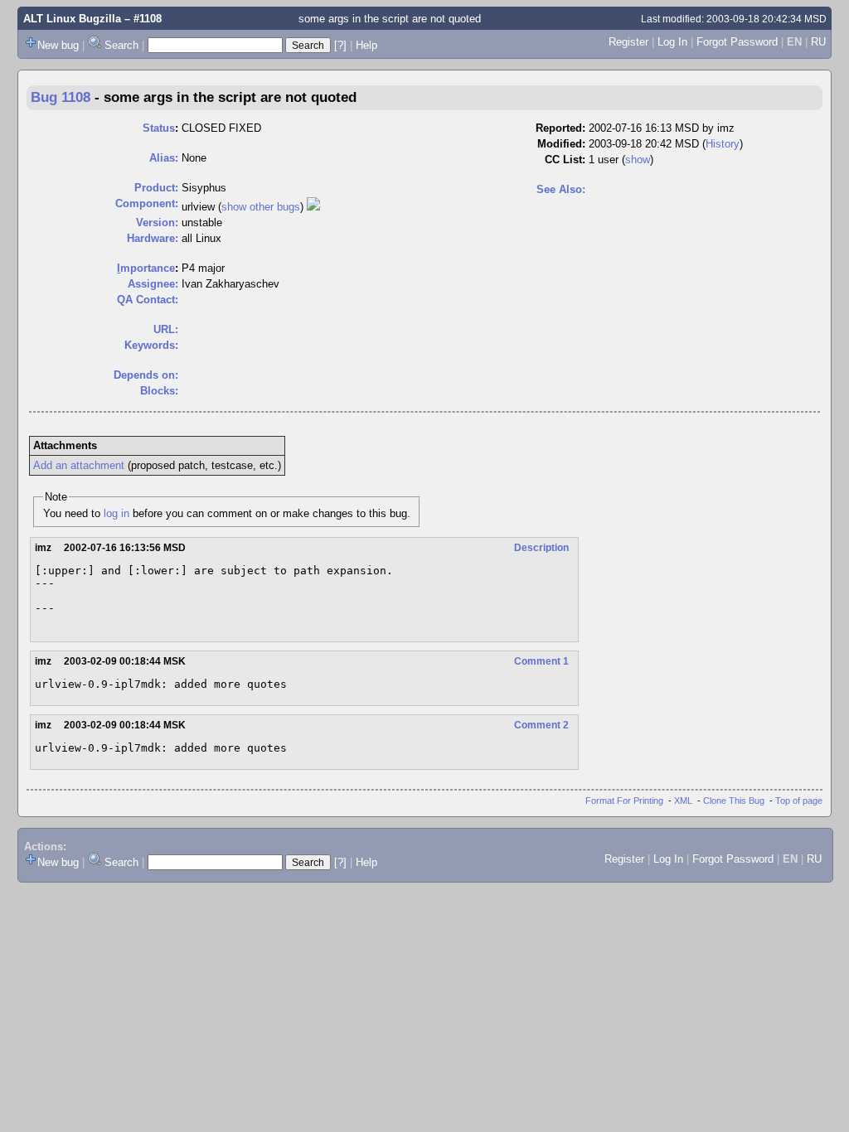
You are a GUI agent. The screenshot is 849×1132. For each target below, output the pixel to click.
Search (121, 45)
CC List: (565, 159)
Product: (156, 187)
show (637, 159)
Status (159, 128)
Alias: (163, 158)
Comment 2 (541, 725)
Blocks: (159, 391)
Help (366, 45)
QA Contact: (147, 299)
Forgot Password (737, 42)
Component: (146, 203)
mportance (146, 268)
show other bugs (260, 207)
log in (116, 513)
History (723, 144)
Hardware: (152, 238)
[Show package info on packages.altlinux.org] (313, 207)
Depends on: (146, 375)
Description (541, 548)
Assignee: (153, 284)
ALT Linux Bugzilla (72, 18)
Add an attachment (78, 465)
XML (683, 800)
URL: (165, 329)
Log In (672, 42)
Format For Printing (624, 800)
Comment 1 (541, 661)
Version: (157, 222)
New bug (58, 45)
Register (628, 42)
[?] (340, 45)
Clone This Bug (733, 800)
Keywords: (151, 345)
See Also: (560, 189)
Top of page (798, 800)
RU (818, 42)
